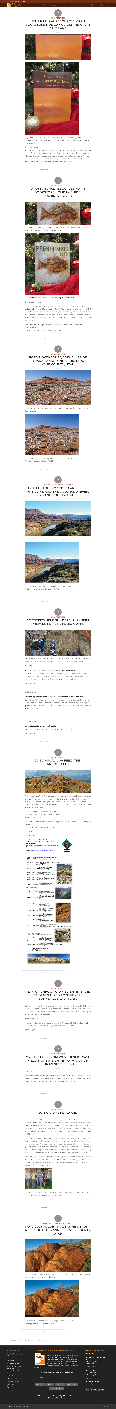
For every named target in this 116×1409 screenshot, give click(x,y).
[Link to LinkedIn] (15, 1)
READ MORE (30, 683)
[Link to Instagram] (13, 1)
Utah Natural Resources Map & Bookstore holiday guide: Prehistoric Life (58, 192)
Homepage (10, 1360)
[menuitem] (43, 5)
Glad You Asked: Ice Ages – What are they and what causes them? (17, 1356)
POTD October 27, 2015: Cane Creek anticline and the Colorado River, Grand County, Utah (58, 491)
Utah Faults (10, 1384)
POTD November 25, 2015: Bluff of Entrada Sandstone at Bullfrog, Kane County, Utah (58, 361)
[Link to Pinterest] (21, 1)
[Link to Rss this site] (18, 1)
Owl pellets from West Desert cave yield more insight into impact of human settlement (58, 1060)
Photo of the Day (51, 485)
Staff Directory (90, 1353)
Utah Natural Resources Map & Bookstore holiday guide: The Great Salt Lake (58, 25)
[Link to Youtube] (24, 1)
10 (28, 1340)
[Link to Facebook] (7, 1)
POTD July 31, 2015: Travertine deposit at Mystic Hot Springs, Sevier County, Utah (58, 1230)
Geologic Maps (12, 1378)
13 (39, 1340)
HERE (34, 836)
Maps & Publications (13, 1381)
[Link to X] (10, 1)
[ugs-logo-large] (14, 5)
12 (35, 1340)
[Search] (107, 5)
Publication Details (13, 1363)
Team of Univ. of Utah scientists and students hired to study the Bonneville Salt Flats (58, 995)
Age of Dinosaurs (12, 1387)
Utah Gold (10, 1375)
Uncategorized (58, 18)
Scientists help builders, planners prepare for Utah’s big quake (58, 622)
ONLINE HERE (36, 143)
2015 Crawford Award (58, 1112)
